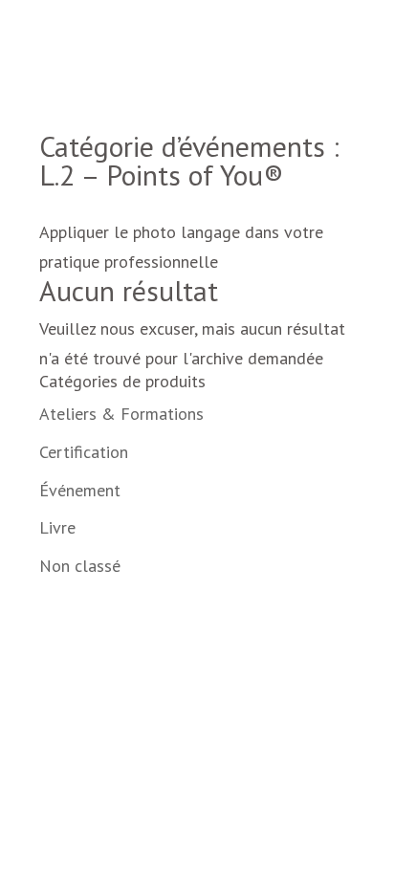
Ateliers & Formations (121, 414)
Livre (57, 527)
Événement (79, 490)
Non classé (79, 566)
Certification (83, 452)
